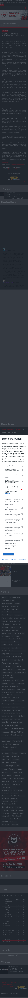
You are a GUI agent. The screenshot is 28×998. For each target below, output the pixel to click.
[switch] (22, 470)
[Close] (24, 438)
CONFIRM (8, 554)
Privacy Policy (22, 559)
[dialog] (14, 499)
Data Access (14, 559)
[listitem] (14, 466)
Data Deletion (5, 559)
